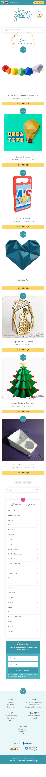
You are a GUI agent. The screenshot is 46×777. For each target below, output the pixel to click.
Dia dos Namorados (15, 554)
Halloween (12, 588)
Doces (10, 568)
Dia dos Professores (15, 564)
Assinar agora (23, 670)
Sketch (10, 626)
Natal (10, 607)
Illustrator (10, 704)
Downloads (33, 718)
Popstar (10, 621)
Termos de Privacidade (17, 676)
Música (10, 602)
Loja (24, 36)
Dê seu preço (23, 103)
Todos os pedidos (33, 715)
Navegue (15, 3)
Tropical (11, 631)
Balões (10, 520)
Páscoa (10, 612)
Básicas (10, 525)
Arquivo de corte (14, 515)
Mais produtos (23, 482)
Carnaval (11, 534)
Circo (10, 539)
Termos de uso (33, 704)
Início (18, 36)
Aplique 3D (12, 510)
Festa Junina (12, 573)
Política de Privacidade (33, 702)
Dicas (11, 702)
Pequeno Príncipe (14, 617)
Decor (10, 544)
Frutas (10, 583)
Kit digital (11, 592)
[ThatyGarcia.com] (23, 15)
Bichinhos (11, 530)
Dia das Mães (13, 549)
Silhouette (11, 707)
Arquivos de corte (10, 715)
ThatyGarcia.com (23, 691)
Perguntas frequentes (33, 707)
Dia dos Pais (12, 559)
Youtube (22, 734)
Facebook (22, 731)
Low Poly (11, 597)
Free (10, 578)
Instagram (22, 729)
